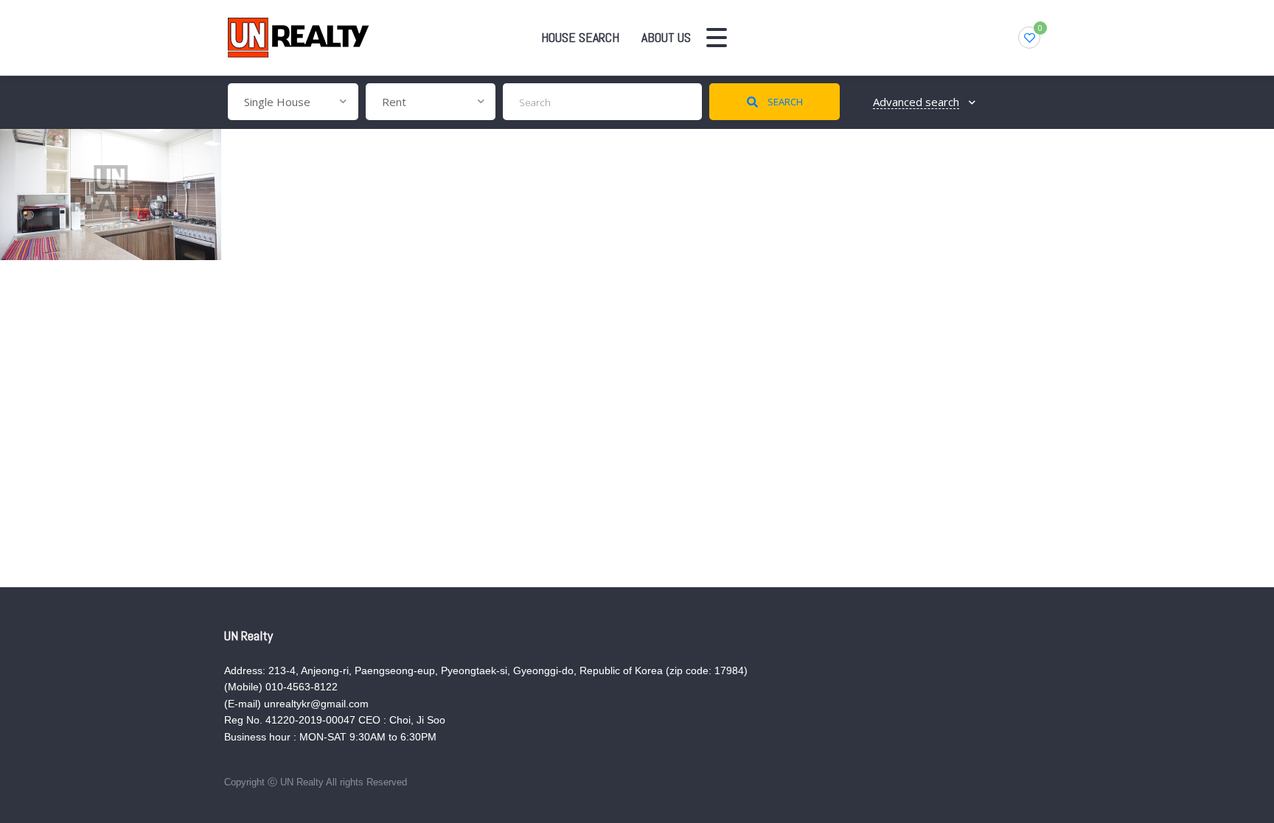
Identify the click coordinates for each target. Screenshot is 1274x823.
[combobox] (293, 101)
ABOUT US (666, 37)
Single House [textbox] (277, 101)
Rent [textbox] (394, 101)
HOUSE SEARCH (580, 37)
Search (784, 101)
